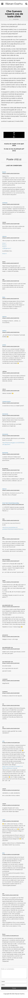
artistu (4, 345)
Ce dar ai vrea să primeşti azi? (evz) (14, 149)
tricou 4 (4, 253)
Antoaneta (5, 414)
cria (3, 741)
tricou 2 (4, 245)
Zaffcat (4, 330)
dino (3, 853)
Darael (4, 172)
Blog (12, 19)
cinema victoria (6, 401)
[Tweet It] (14, 133)
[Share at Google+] (14, 137)
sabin (3, 819)
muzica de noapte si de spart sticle (14, 144)
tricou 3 (4, 246)
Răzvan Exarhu (14, 3)
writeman (4, 202)
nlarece (4, 236)
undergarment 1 (6, 248)
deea (3, 297)
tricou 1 (4, 243)
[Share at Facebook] (14, 135)
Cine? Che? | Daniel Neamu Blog (10, 503)
